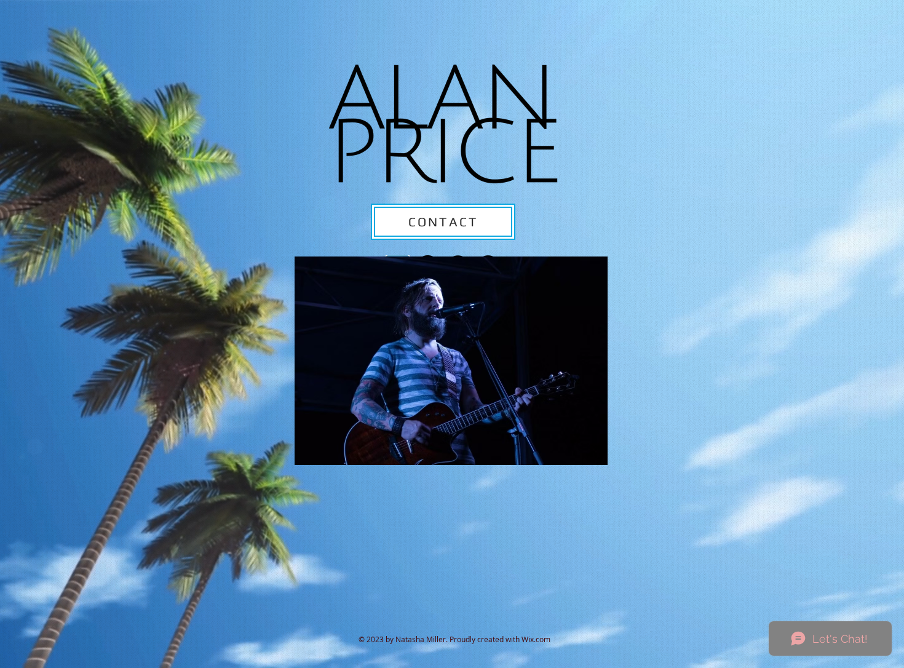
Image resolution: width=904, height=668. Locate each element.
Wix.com (535, 639)
